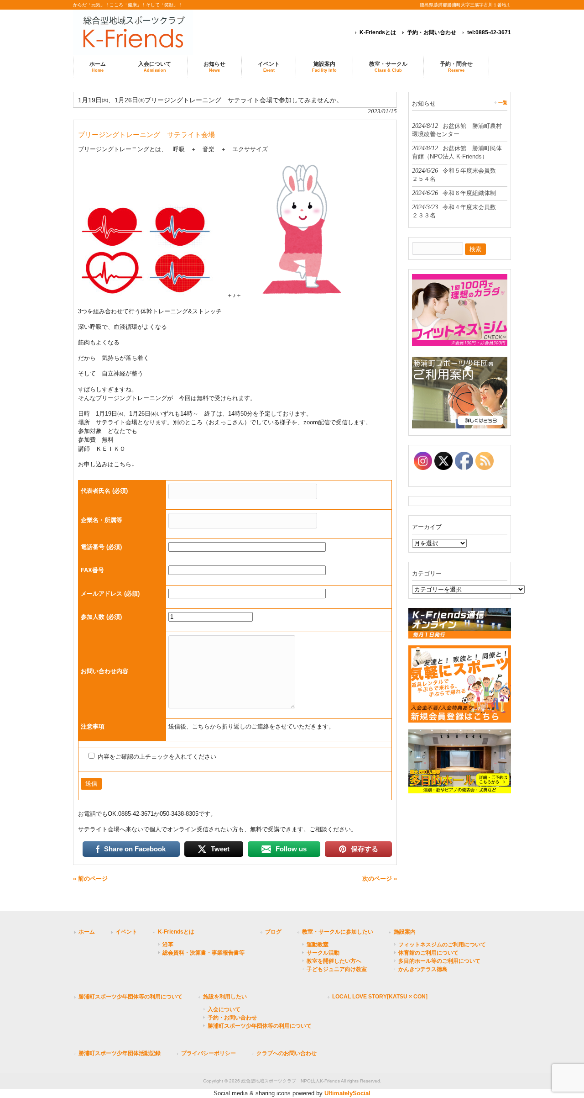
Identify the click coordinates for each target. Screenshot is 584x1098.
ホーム (86, 932)
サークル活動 (323, 953)
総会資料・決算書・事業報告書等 (203, 953)
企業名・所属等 (101, 520)
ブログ (273, 932)
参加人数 (101, 616)
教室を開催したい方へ (334, 961)
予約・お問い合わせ (431, 32)
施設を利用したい (225, 996)
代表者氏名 (104, 490)
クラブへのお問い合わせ (286, 1053)
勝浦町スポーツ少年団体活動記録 (119, 1053)
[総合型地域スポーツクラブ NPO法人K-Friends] (146, 32)
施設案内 (405, 932)
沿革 (167, 944)
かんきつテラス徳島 (423, 969)
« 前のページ (90, 878)
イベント (126, 932)
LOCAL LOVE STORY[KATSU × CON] (380, 996)
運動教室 (317, 944)
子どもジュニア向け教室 (337, 969)
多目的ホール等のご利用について (439, 961)
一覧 (502, 102)
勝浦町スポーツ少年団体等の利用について (130, 996)
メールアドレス (110, 593)
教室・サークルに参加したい (337, 932)
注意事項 (92, 726)
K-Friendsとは (378, 32)
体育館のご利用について (428, 953)
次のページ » (379, 878)
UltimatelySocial (347, 1093)
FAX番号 (92, 570)
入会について (224, 1009)
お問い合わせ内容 (104, 671)
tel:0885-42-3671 (489, 32)
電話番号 (101, 547)
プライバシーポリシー (208, 1053)
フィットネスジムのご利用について (442, 944)
